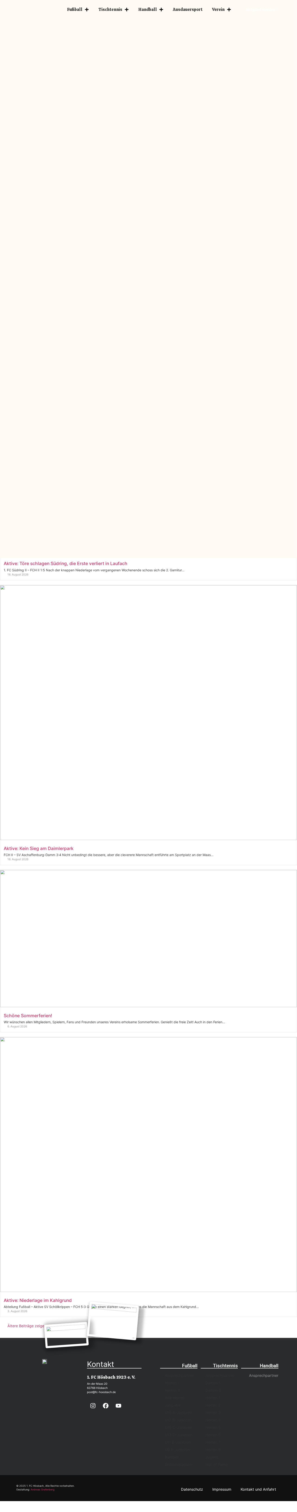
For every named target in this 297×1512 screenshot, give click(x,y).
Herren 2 (213, 1405)
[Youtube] (118, 1405)
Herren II (172, 1390)
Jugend (211, 1457)
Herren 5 (213, 1427)
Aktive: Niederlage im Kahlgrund (38, 1300)
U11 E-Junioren (178, 1442)
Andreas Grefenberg (43, 1489)
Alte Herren (175, 1397)
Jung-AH (172, 1405)
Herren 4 (213, 1420)
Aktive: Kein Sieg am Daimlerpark (39, 848)
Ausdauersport (188, 9)
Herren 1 (212, 1397)
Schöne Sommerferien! (28, 1015)
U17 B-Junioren (178, 1420)
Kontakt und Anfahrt (258, 1489)
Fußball (74, 9)
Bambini (172, 1457)
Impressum (221, 1489)
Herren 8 (213, 1449)
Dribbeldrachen (178, 1464)
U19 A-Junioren (178, 1412)
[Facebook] (105, 1405)
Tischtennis (110, 9)
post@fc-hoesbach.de (101, 1392)
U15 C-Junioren (178, 1427)
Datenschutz (192, 1489)
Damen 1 (212, 1383)
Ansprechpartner (179, 1375)
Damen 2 (213, 1390)
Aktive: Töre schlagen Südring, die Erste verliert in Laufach (65, 563)
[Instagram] (93, 1405)
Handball (147, 9)
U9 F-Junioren (177, 1449)
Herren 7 (212, 1442)
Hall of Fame (216, 1464)
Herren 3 (213, 1412)
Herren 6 (213, 1434)
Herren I (172, 1383)
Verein (218, 9)
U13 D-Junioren (178, 1434)
